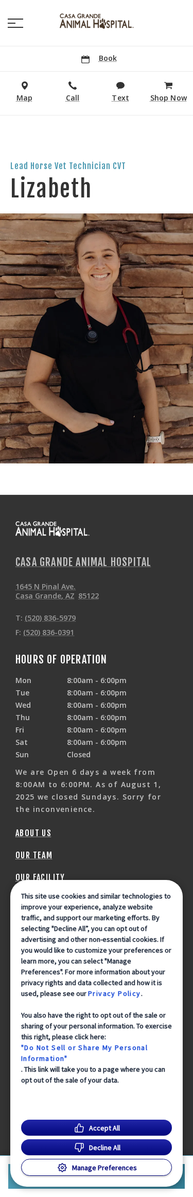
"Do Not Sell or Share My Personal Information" (84, 1053)
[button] (15, 23)
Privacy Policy (114, 993)
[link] (97, 21)
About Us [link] (33, 833)
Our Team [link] (33, 855)
